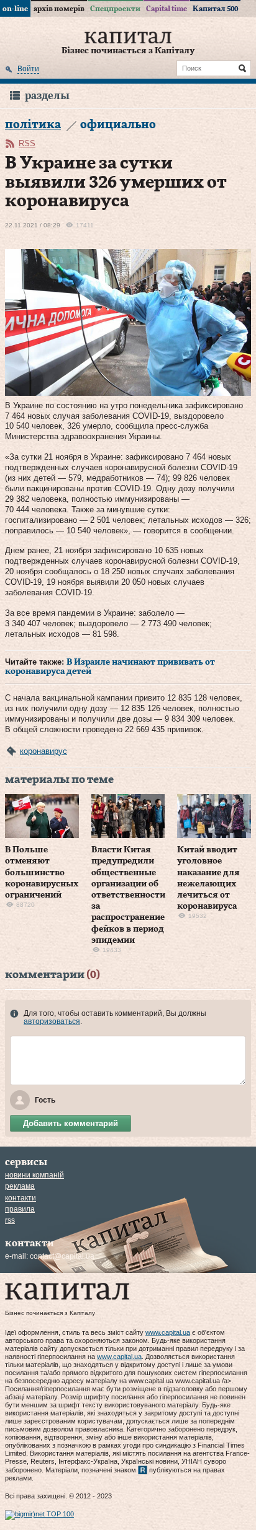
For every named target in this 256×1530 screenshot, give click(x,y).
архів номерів (59, 8)
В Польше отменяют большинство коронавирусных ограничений (42, 872)
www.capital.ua (167, 1332)
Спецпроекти (115, 8)
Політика (33, 125)
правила (20, 1209)
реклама (20, 1186)
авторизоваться (52, 1021)
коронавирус (43, 751)
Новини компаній (34, 1175)
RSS (27, 143)
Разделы (47, 95)
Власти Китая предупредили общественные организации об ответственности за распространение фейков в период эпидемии (128, 895)
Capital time (166, 8)
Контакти (20, 1198)
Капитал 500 (215, 8)
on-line (15, 8)
